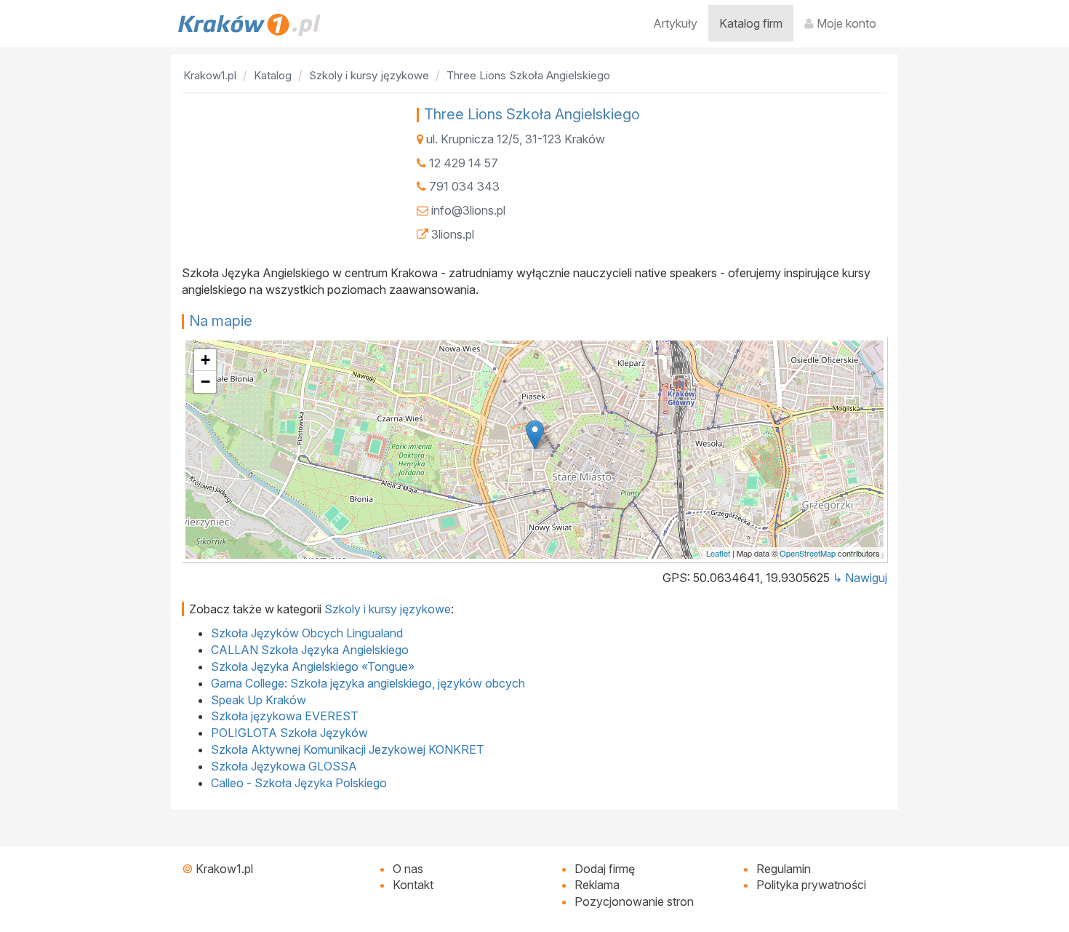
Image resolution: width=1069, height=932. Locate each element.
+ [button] (205, 360)
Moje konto (845, 23)
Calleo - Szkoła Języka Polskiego (299, 783)
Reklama (597, 884)
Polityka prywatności (811, 884)
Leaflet (718, 553)
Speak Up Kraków (258, 700)
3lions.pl (452, 234)
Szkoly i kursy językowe (387, 609)
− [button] (205, 382)
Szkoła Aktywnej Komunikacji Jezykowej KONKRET (347, 749)
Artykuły (675, 23)
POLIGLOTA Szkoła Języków (289, 732)
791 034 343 (464, 186)
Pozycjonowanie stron (634, 901)
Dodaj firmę (604, 868)
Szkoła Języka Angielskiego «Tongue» (313, 666)
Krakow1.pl (224, 868)
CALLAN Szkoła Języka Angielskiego (310, 649)
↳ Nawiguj (860, 577)
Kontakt (413, 884)
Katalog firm (750, 23)
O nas (408, 868)
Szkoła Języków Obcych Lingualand (307, 633)
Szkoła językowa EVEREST (285, 716)
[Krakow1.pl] (249, 24)
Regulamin (783, 868)
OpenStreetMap (808, 553)
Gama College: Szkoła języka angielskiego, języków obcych (368, 683)
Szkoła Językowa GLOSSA (284, 766)
